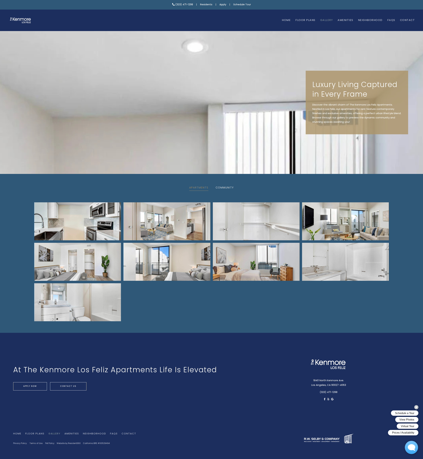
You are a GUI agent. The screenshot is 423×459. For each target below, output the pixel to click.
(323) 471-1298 (184, 5)
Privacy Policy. (20, 443)
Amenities (345, 20)
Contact (407, 20)
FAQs (391, 20)
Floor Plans (305, 20)
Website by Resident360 (69, 443)
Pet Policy (49, 443)
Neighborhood (370, 20)
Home (286, 20)
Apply (222, 5)
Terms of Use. (36, 443)
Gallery (326, 20)
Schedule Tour (242, 5)
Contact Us (68, 386)
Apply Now (30, 386)
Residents (206, 5)
